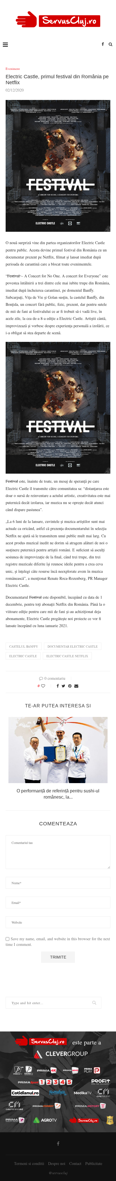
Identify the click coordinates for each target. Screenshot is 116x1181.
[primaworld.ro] (15, 1120)
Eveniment (13, 68)
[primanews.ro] (71, 1070)
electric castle (23, 656)
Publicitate (93, 1163)
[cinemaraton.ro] (103, 1093)
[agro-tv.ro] (45, 1120)
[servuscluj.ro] (84, 1120)
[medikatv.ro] (82, 1092)
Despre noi (56, 1163)
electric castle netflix (67, 656)
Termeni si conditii (29, 1163)
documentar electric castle (73, 646)
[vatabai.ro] (110, 1120)
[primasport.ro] (45, 1082)
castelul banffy (23, 646)
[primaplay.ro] (92, 1070)
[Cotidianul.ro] (25, 1093)
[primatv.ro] (18, 1070)
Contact (75, 1163)
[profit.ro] (101, 1081)
